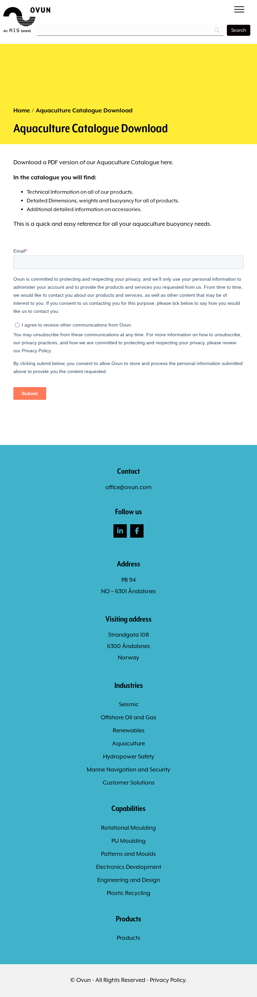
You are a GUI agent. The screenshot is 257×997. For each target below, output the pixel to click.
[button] (120, 531)
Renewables (129, 730)
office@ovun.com (128, 487)
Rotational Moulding (128, 827)
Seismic (129, 704)
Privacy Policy (167, 980)
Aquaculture (128, 743)
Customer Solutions (129, 782)
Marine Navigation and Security (128, 769)
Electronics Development (128, 867)
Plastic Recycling (128, 893)
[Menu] (239, 9)
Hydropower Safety (128, 756)
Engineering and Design (128, 880)
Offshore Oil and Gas (128, 717)
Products (128, 937)
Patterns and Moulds (128, 853)
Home (21, 110)
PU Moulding (128, 840)
